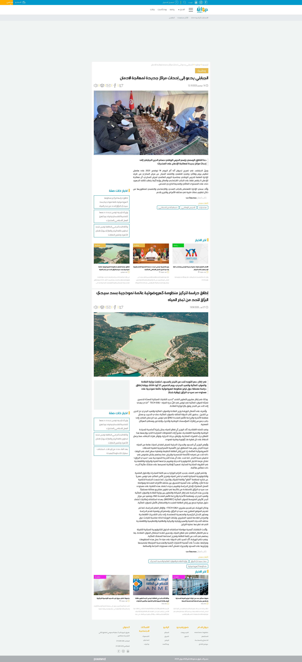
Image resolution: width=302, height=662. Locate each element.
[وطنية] (112, 253)
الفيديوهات (185, 632)
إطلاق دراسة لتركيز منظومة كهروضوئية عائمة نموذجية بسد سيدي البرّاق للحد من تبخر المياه (113, 202)
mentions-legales (201, 632)
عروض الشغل (203, 644)
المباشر (166, 632)
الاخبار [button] (182, 9)
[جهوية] (112, 585)
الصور (186, 636)
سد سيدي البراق (199, 561)
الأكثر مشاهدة (183, 17)
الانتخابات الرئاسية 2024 (199, 17)
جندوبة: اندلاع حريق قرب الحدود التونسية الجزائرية (113, 598)
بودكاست (162, 9)
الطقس (172, 17)
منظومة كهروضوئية (197, 566)
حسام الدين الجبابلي (168, 207)
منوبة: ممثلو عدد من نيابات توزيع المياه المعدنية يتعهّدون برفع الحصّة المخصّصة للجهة (192, 599)
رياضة (172, 9)
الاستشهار (204, 636)
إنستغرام (146, 640)
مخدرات (203, 207)
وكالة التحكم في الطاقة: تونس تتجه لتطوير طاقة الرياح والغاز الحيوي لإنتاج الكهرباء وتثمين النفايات (112, 230)
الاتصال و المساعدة (201, 640)
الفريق (166, 636)
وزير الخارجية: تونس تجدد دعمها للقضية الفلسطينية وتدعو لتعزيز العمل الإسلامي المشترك (113, 216)
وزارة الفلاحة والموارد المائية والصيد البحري (168, 561)
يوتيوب (146, 644)
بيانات (152, 9)
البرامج (167, 640)
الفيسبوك (145, 636)
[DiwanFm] (202, 9)
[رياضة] (190, 253)
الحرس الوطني (188, 207)
